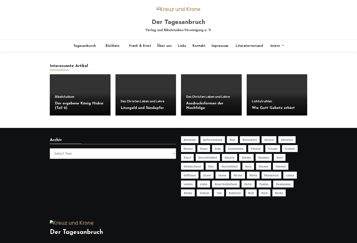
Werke (279, 192)
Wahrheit (235, 192)
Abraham (190, 139)
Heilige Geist (192, 166)
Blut (232, 139)
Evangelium (236, 148)
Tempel (204, 192)
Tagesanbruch (85, 45)
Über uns (164, 45)
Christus (287, 139)
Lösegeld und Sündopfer (142, 108)
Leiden (188, 184)
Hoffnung (190, 175)
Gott (279, 157)
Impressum (220, 45)
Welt (251, 192)
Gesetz (229, 157)
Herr (211, 166)
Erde (218, 148)
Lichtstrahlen (262, 101)
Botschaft (250, 139)
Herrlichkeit (229, 166)
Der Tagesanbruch (178, 21)
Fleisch (256, 148)
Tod (219, 192)
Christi (269, 139)
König (253, 175)
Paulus (264, 184)
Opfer (248, 184)
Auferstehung (212, 139)
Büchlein (113, 45)
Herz (248, 166)
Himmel (281, 166)
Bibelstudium (64, 97)
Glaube (246, 157)
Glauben (263, 157)
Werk (264, 192)
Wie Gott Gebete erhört (273, 108)
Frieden (290, 148)
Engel (203, 148)
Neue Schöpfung (226, 184)
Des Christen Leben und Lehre (142, 101)
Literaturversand (249, 45)
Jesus (222, 175)
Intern (275, 45)
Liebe (203, 184)
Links (182, 45)
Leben (290, 175)
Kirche (238, 175)
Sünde (188, 192)
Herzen (263, 166)
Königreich (271, 175)
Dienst (188, 148)
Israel (207, 175)
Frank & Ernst (140, 45)
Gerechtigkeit (207, 157)
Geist (187, 157)
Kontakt (199, 45)
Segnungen (283, 184)
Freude (272, 148)
